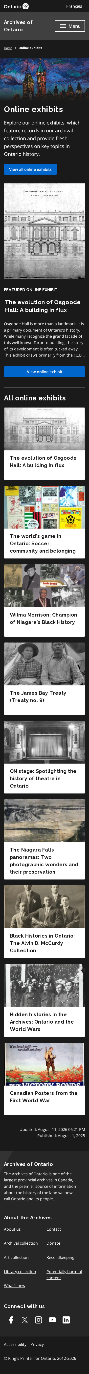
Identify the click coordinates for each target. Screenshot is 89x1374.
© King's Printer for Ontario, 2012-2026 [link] (40, 1358)
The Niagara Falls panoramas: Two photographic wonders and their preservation (44, 861)
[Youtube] (52, 1320)
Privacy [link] (37, 1344)
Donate (53, 1243)
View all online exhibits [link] (30, 169)
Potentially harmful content (64, 1275)
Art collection (16, 1257)
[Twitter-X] (25, 1320)
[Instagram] (38, 1320)
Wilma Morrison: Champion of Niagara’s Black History (43, 618)
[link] (16, 6)
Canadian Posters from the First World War (44, 1096)
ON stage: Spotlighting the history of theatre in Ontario (43, 778)
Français (74, 6)
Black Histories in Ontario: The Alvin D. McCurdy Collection (42, 943)
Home (8, 48)
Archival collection (21, 1243)
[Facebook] (11, 1320)
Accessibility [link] (15, 1344)
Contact (53, 1229)
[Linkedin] (66, 1320)
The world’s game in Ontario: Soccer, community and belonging (43, 543)
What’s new (14, 1285)
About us (12, 1229)
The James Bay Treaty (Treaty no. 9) (38, 696)
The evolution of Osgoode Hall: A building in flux (43, 461)
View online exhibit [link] (44, 371)
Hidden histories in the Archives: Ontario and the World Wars (42, 1022)
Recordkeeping (60, 1257)
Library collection (20, 1271)
